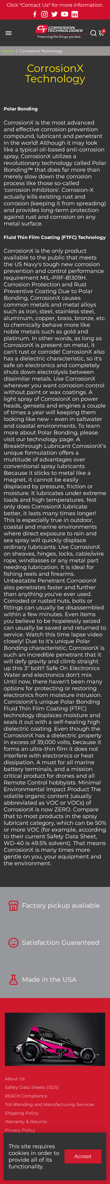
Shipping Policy (21, 1113)
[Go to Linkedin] (75, 14)
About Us (15, 1078)
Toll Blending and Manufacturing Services (49, 1104)
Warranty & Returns (26, 1121)
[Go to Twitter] (54, 14)
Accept (83, 1156)
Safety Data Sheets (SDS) (32, 1087)
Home (8, 51)
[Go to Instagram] (44, 14)
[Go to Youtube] (64, 14)
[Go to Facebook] (34, 14)
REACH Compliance (26, 1095)
